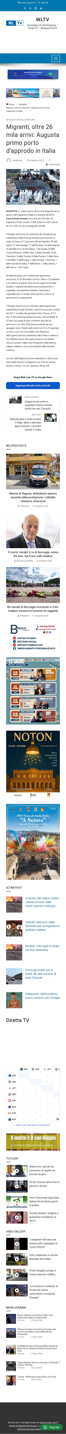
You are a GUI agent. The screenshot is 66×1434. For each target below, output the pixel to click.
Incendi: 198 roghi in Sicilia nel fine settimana (42, 948)
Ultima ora (29, 120)
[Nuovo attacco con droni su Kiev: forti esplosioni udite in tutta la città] (11, 1318)
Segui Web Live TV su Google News (33, 377)
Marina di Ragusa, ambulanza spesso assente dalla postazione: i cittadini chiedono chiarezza (33, 497)
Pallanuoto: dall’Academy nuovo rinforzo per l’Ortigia (42, 996)
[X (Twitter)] (30, 8)
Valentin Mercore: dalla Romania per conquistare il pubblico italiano (42, 926)
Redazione (17, 160)
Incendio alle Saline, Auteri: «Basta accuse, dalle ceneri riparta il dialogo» (42, 902)
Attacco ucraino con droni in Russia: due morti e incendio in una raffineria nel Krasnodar (36, 1331)
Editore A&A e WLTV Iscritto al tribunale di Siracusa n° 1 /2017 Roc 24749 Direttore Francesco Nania (33, 1425)
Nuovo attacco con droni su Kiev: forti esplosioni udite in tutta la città (35, 1316)
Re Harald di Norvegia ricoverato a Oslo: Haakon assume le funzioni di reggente (33, 609)
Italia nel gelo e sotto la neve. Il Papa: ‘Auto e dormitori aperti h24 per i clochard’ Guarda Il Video (25, 422)
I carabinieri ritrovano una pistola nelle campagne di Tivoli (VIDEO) (43, 1243)
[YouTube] (41, 8)
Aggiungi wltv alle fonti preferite (33, 385)
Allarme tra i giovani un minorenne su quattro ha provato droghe (42, 1170)
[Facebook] (25, 8)
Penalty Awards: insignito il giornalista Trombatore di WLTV (43, 1217)
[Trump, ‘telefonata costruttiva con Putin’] (11, 1380)
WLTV (42, 19)
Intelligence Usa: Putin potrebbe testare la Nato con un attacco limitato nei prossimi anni (37, 1348)
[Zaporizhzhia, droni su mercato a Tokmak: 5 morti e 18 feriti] (11, 1366)
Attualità (11, 120)
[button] (51, 1427)
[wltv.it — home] (15, 23)
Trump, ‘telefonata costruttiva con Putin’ (36, 1377)
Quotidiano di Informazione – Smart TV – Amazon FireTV (42, 27)
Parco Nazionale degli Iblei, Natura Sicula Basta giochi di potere (44, 1201)
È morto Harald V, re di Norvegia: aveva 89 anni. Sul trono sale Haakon (33, 554)
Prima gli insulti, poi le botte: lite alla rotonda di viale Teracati (40, 973)
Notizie (19, 120)
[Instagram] (35, 8)
